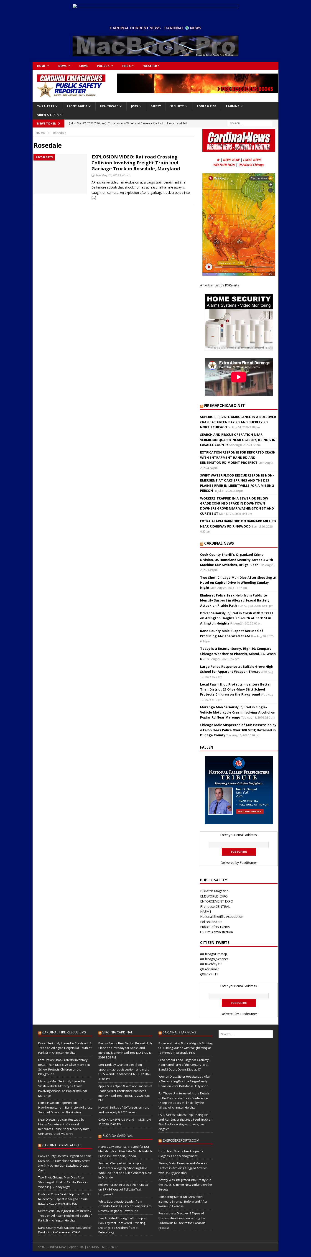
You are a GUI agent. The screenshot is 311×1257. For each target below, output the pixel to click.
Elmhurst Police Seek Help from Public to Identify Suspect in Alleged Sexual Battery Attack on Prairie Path (235, 600)
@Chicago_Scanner (214, 959)
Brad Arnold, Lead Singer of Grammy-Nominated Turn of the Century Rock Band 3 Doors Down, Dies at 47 (184, 1064)
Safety (156, 106)
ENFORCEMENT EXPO (216, 901)
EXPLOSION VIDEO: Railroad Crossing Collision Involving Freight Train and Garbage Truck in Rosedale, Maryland (136, 163)
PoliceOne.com (211, 922)
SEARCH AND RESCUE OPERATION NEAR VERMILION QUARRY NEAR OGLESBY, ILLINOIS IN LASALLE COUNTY (237, 439)
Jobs (134, 106)
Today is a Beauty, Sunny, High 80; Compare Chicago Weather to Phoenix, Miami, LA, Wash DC (238, 653)
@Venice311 (209, 974)
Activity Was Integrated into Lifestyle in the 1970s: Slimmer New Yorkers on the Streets (185, 1184)
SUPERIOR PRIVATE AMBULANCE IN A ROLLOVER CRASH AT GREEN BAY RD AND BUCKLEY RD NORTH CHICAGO (238, 422)
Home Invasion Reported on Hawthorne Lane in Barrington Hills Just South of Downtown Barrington (65, 1107)
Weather (150, 66)
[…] (94, 197)
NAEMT (206, 911)
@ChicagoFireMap (213, 954)
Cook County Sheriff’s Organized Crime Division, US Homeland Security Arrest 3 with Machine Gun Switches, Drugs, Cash (236, 559)
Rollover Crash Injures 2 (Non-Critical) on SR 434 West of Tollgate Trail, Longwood (123, 1189)
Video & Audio (48, 115)
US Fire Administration (216, 932)
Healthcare (109, 106)
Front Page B (77, 106)
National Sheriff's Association (221, 916)
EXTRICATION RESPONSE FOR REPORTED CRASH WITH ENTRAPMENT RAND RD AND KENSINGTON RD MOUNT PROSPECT (237, 457)
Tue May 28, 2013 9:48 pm (113, 175)
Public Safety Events (215, 927)
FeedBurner (248, 862)
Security (177, 106)
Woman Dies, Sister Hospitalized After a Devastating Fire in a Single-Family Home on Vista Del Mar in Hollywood (184, 1081)
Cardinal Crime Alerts (62, 1145)
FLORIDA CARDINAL (117, 1135)
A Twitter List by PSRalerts (219, 285)
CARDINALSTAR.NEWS (179, 1032)
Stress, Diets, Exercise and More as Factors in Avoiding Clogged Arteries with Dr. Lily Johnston (183, 1168)
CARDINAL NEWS (219, 543)
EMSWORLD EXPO (214, 896)
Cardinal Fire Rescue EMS (64, 1032)
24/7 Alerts (45, 106)
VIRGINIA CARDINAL (117, 1032)
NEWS (62, 66)
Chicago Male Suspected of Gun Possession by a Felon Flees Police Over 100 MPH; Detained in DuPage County (238, 730)
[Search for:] (250, 123)
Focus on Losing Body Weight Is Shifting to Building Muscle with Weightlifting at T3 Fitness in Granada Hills (185, 1048)
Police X (103, 66)
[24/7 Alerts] (60, 174)
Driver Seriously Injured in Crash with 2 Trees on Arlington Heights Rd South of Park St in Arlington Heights (236, 618)
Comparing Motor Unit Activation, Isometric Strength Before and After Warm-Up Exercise (182, 1201)
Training (233, 106)
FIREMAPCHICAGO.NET (224, 405)
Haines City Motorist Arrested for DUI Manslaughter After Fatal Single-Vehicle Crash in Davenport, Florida (125, 1151)
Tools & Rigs (206, 106)
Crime (83, 66)
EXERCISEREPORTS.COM (181, 1140)
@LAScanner (209, 969)
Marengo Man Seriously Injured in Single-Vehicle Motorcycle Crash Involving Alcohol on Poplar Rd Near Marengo (237, 712)
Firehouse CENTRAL (215, 906)
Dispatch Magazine (214, 891)
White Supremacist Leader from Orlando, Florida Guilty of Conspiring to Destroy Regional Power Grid (125, 1206)
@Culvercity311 (211, 964)
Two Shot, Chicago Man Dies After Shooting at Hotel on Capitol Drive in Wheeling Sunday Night (238, 582)
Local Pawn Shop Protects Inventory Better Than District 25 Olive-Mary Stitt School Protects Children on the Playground (235, 689)
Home (41, 66)
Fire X (126, 66)
